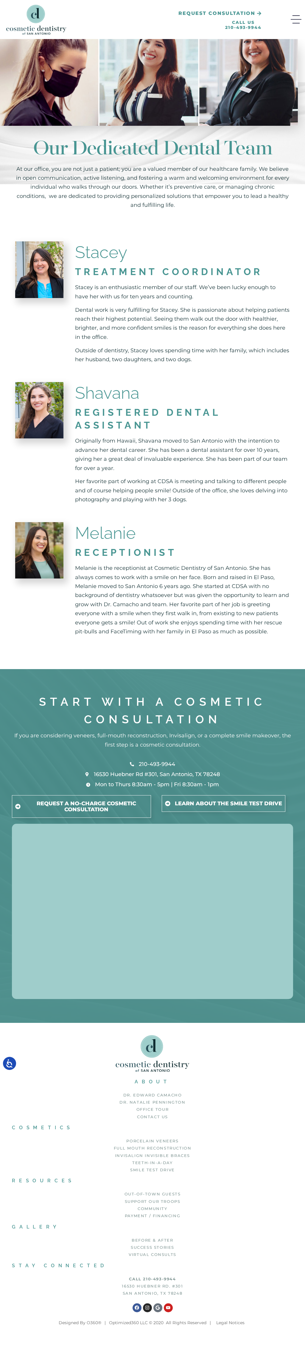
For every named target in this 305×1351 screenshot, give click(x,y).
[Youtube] (168, 1307)
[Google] (157, 1307)
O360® (94, 1322)
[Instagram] (147, 1307)
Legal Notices (230, 1322)
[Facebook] (137, 1307)
